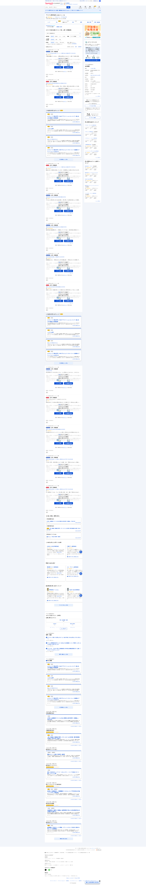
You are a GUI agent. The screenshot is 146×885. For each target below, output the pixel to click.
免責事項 (80, 880)
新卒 (56, 39)
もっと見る (98, 96)
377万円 (95, 169)
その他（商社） (93, 68)
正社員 (56, 36)
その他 (64, 36)
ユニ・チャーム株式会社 (72, 567)
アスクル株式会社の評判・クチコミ (71, 852)
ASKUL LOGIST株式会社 (53, 546)
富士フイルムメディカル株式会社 (53, 784)
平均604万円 (64, 17)
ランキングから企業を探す (60, 861)
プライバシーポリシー (53, 880)
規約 (67, 880)
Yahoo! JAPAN (82, 0)
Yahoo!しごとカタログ (49, 852)
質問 (81, 22)
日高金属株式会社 (50, 713)
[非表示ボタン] (99, 881)
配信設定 (62, 858)
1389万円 (95, 154)
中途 (60, 39)
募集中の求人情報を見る (73, 556)
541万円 (95, 190)
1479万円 (95, 141)
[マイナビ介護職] (92, 38)
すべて (52, 36)
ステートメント (74, 880)
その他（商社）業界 (49, 18)
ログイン (61, 4)
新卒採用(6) (74, 43)
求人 (58, 22)
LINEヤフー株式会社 (48, 874)
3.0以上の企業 (55, 18)
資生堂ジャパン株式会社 (52, 567)
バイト (60, 36)
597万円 (95, 182)
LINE (51, 869)
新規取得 (67, 3)
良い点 (57, 42)
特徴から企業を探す (52, 861)
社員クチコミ (66, 22)
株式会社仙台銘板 (50, 803)
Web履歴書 (58, 858)
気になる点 (62, 42)
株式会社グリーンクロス (51, 822)
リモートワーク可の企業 (62, 18)
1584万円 (95, 128)
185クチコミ (58, 17)
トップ (49, 22)
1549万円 (95, 135)
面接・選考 (90, 22)
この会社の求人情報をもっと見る (75, 726)
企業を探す (46, 861)
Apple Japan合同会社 (74, 589)
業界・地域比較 (97, 22)
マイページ (53, 858)
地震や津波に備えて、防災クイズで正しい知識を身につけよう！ (56, 0)
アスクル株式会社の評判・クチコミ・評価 (52, 49)
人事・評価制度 (54, 51)
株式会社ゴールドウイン (51, 765)
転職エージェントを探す (69, 861)
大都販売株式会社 (50, 730)
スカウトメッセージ (48, 858)
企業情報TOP (56, 852)
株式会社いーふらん (54, 589)
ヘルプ (86, 0)
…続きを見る (59, 552)
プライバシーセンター (61, 880)
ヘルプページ (93, 848)
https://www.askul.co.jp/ (95, 75)
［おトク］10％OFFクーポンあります (71, 4)
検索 (100, 1)
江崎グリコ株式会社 (71, 546)
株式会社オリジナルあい (51, 749)
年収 (74, 22)
